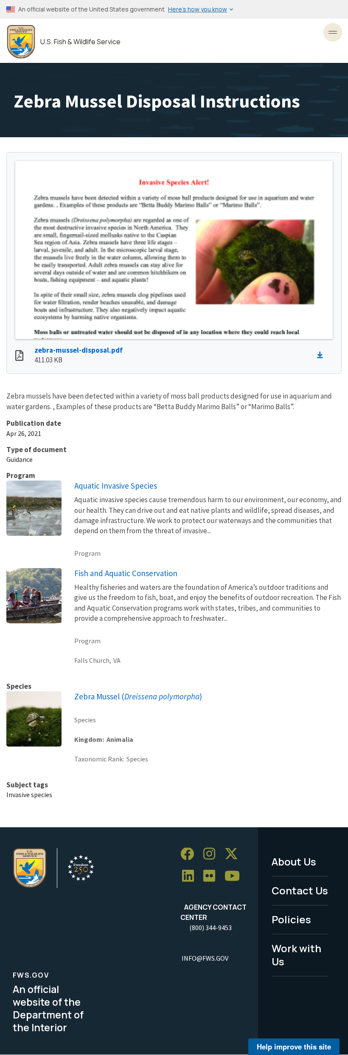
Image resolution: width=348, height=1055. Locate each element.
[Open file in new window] (19, 356)
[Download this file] (322, 355)
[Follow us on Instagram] (212, 854)
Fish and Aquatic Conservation (125, 573)
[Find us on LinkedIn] (191, 876)
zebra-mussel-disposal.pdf (78, 350)
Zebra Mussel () (138, 696)
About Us (294, 861)
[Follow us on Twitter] (234, 854)
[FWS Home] (21, 42)
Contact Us (300, 890)
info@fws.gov (205, 958)
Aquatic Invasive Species (115, 486)
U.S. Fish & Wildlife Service (80, 41)
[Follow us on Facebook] (190, 854)
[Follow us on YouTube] (235, 876)
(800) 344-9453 (210, 927)
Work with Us (296, 954)
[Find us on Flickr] (212, 876)
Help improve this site (294, 1046)
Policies (291, 919)
